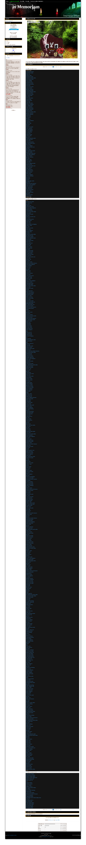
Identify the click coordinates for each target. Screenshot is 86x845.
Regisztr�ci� (13, 33)
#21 (26, 68)
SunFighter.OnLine (46, 836)
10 (60, 66)
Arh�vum (13, 110)
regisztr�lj (57, 819)
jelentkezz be (50, 819)
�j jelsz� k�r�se (13, 37)
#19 (26, 772)
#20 (26, 198)
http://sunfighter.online (12, 835)
